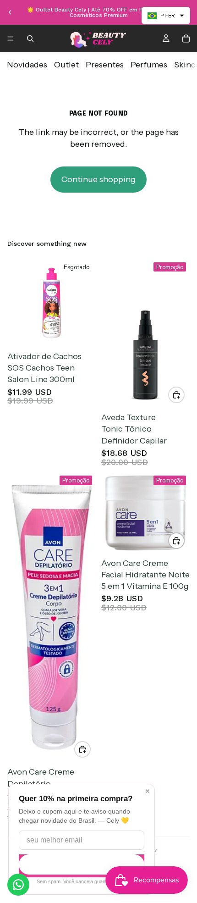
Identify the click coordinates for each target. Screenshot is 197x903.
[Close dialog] (147, 791)
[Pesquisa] (30, 38)
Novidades (27, 65)
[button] (166, 15)
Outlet (66, 65)
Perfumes (149, 65)
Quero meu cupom (81, 865)
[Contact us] (18, 885)
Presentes (105, 65)
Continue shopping (98, 179)
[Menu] (10, 38)
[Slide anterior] (10, 12)
